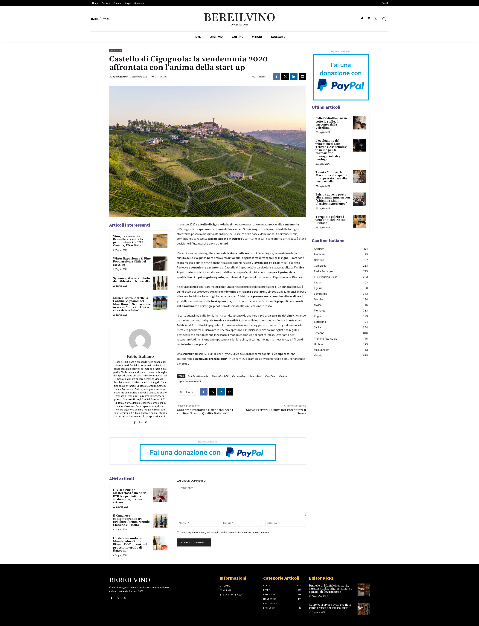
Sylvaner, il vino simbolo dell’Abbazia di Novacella (131, 280)
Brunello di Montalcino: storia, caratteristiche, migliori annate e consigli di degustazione (330, 589)
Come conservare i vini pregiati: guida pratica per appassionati (330, 606)
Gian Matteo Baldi (219, 376)
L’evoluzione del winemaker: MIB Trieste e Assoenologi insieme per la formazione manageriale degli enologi (331, 150)
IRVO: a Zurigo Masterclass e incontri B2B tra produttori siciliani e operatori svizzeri (129, 496)
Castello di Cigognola (198, 376)
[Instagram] (369, 19)
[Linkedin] (294, 76)
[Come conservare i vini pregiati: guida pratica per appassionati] (364, 609)
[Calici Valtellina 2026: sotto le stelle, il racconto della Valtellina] (359, 122)
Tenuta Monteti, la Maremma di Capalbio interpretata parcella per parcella (331, 177)
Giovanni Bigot (239, 376)
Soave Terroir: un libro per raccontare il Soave (276, 411)
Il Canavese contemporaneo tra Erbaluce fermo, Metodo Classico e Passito (131, 520)
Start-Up (283, 376)
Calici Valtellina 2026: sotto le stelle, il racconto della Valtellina (331, 123)
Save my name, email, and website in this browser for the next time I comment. (225, 532)
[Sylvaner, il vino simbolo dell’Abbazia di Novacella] (160, 283)
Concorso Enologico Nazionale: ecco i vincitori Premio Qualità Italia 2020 (205, 411)
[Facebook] (361, 19)
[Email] (302, 76)
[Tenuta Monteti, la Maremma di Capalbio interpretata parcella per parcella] (359, 176)
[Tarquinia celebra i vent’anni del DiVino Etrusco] (359, 221)
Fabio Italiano (120, 76)
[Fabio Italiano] (140, 340)
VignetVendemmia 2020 (189, 381)
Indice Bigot (255, 376)
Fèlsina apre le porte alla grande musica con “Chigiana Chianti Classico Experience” (332, 199)
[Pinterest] (145, 421)
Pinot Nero (270, 376)
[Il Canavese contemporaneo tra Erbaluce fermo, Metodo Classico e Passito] (160, 521)
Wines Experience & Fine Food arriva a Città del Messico (132, 262)
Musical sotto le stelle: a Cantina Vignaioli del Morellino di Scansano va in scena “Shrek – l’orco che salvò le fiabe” (132, 304)
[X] (376, 19)
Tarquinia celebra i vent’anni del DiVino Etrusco (330, 220)
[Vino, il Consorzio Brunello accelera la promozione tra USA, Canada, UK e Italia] (160, 241)
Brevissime (115, 51)
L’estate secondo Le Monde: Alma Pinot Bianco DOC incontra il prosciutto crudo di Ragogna (130, 544)
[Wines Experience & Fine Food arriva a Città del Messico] (160, 263)
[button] (383, 18)
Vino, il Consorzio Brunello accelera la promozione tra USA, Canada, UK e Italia (129, 241)
